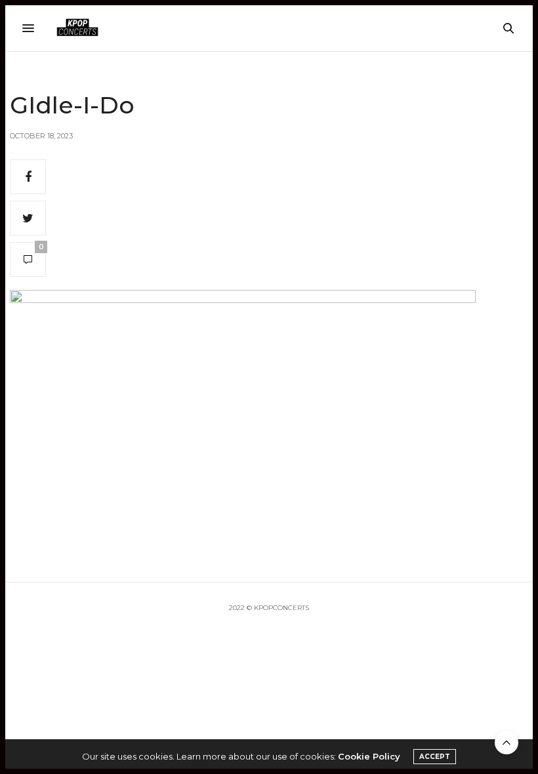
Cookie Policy (369, 756)
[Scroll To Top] (506, 742)
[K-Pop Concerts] (77, 28)
